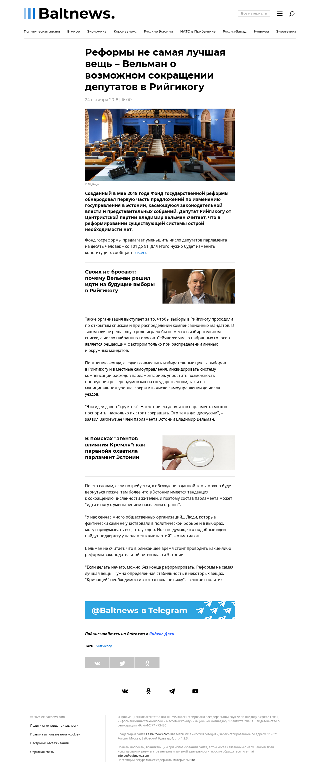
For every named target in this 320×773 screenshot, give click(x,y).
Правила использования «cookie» (55, 734)
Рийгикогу (103, 646)
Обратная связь (42, 752)
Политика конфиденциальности (54, 725)
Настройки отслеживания (49, 743)
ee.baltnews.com (158, 734)
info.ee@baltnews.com (133, 755)
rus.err (140, 253)
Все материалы (254, 13)
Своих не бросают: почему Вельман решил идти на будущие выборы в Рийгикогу (120, 281)
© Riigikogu (92, 184)
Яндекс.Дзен (161, 634)
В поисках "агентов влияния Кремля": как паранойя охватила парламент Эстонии (115, 447)
